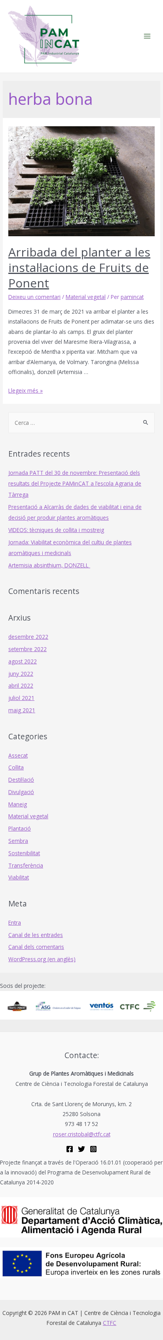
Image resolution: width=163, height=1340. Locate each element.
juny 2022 (20, 673)
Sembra (18, 840)
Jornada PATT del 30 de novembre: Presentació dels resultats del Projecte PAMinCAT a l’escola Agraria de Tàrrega (74, 483)
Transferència (25, 865)
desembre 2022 (28, 636)
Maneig (17, 804)
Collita (16, 767)
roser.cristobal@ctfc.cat (81, 1134)
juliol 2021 (21, 698)
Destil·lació (21, 779)
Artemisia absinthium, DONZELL (49, 565)
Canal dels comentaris (36, 947)
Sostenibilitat (24, 853)
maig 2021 (21, 710)
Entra (14, 922)
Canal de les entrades (35, 935)
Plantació (19, 828)
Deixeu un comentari (34, 297)
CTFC (109, 1323)
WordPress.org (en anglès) (42, 959)
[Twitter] (81, 1149)
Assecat (18, 755)
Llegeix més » (25, 390)
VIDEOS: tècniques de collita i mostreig (56, 530)
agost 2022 (22, 661)
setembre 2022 (27, 649)
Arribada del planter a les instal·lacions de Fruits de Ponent (79, 267)
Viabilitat (18, 877)
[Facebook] (69, 1149)
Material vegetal (86, 297)
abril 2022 (20, 685)
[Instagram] (93, 1149)
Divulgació (21, 792)
